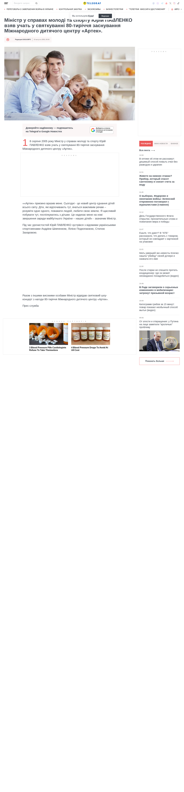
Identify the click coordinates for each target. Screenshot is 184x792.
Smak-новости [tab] (161, 144)
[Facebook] (153, 3)
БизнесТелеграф (114, 9)
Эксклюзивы (93, 9)
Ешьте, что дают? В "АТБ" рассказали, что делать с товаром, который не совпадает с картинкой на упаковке (158, 237)
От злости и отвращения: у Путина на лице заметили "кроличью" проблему (158, 324)
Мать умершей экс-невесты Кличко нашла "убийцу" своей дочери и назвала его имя (159, 256)
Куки (90, 16)
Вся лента (144, 150)
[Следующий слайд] (181, 9)
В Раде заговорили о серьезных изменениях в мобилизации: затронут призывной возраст (158, 290)
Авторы (178, 9)
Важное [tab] (174, 144)
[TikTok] (178, 3)
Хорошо (105, 16)
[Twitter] (170, 3)
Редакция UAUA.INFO (23, 39)
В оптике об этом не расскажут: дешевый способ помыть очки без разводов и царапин (158, 161)
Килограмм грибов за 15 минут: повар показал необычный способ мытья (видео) (158, 307)
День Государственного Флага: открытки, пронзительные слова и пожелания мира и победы (158, 219)
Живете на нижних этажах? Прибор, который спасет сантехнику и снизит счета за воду (156, 180)
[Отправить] (36, 3)
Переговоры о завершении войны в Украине (30, 9)
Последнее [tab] (146, 144)
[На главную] (92, 3)
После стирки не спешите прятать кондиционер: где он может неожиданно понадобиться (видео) (159, 273)
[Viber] (157, 3)
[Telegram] (162, 3)
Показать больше (154, 361)
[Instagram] (174, 3)
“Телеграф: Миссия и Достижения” (147, 9)
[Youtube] (166, 3)
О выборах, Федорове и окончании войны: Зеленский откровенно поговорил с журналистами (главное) (157, 200)
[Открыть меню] (6, 3)
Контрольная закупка (70, 9)
